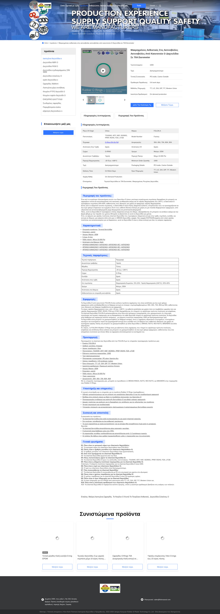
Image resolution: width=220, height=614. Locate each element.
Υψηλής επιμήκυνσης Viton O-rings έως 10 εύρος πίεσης (162, 557)
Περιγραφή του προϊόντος (131, 116)
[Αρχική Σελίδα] (44, 5)
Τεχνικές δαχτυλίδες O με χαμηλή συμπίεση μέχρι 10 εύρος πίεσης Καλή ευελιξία (90, 557)
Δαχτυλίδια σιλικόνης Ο (159, 497)
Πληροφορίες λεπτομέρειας (97, 116)
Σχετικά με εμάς (72, 6)
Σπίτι (62, 6)
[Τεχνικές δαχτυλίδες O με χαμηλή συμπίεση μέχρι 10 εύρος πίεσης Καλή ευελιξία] (92, 538)
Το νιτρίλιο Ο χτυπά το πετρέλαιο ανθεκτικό (131, 497)
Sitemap (42, 612)
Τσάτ (139, 6)
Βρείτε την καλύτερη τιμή (142, 105)
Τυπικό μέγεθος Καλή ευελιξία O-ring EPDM (57, 557)
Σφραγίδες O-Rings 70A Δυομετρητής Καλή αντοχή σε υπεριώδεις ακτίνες (124, 557)
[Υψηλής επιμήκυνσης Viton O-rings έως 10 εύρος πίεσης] (163, 538)
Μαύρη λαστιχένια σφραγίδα (100, 497)
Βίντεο (103, 6)
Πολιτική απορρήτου (54, 612)
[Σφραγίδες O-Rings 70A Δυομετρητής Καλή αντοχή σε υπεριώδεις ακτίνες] (128, 538)
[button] (45, 544)
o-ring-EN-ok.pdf (111, 142)
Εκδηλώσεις (94, 6)
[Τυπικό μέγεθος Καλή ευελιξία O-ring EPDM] (57, 538)
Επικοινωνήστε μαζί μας (117, 6)
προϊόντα (84, 6)
